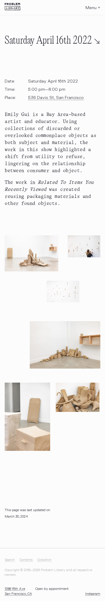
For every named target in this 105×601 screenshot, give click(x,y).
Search (10, 560)
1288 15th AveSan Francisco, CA (18, 591)
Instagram (92, 594)
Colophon (44, 560)
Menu (92, 7)
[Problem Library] (12, 6)
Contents (26, 560)
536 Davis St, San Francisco (56, 97)
